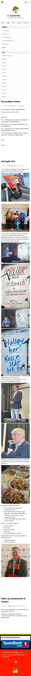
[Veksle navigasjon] (28, 2)
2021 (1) (4, 73)
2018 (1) (4, 83)
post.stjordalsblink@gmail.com (14, 652)
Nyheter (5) (5, 44)
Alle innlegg (5, 30)
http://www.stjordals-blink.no (15, 18)
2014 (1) (4, 97)
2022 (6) (4, 69)
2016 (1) (4, 90)
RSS (4, 47)
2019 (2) (4, 79)
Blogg (8, 23)
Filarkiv (19, 23)
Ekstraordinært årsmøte (10, 101)
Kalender (26, 23)
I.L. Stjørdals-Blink (11, 106)
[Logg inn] (25, 2)
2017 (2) (4, 86)
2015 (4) (4, 93)
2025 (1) (4, 59)
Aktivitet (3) (5, 34)
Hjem (2, 23)
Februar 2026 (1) (7, 56)
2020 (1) (4, 76)
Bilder (13, 23)
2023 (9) (4, 66)
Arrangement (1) (7, 37)
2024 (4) (4, 62)
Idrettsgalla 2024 (8, 161)
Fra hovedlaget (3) (7, 41)
